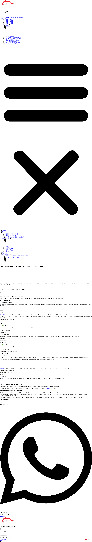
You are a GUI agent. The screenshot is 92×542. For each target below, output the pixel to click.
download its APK (49, 388)
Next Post (2, 540)
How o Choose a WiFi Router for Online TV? (13, 37)
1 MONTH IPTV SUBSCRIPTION (12, 233)
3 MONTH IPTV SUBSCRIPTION (12, 14)
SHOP (3, 10)
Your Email (2, 530)
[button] (7, 11)
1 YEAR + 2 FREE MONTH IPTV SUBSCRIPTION (15, 16)
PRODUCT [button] (4, 11)
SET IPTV (2, 368)
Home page (4, 9)
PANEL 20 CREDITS (9, 21)
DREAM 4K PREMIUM (10, 27)
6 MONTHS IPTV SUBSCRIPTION (12, 15)
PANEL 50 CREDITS (9, 23)
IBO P (1, 314)
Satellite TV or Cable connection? (11, 41)
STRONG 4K (8, 25)
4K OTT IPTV (8, 249)
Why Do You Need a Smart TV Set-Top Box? (13, 38)
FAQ (3, 32)
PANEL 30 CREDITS (9, 22)
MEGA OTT (8, 31)
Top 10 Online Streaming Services (11, 39)
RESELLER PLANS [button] (5, 18)
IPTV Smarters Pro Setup (10, 36)
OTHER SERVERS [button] (5, 24)
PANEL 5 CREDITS (9, 19)
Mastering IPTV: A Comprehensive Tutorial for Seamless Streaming (17, 35)
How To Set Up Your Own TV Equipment (13, 42)
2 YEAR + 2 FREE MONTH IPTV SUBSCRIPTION (15, 17)
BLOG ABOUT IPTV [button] (6, 34)
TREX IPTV (8, 26)
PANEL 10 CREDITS (9, 20)
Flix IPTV (1, 327)
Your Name (2, 528)
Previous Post (3, 539)
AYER (4, 314)
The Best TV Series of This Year (11, 43)
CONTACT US (5, 253)
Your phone (2, 529)
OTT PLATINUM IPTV (10, 30)
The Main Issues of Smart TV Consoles (12, 40)
